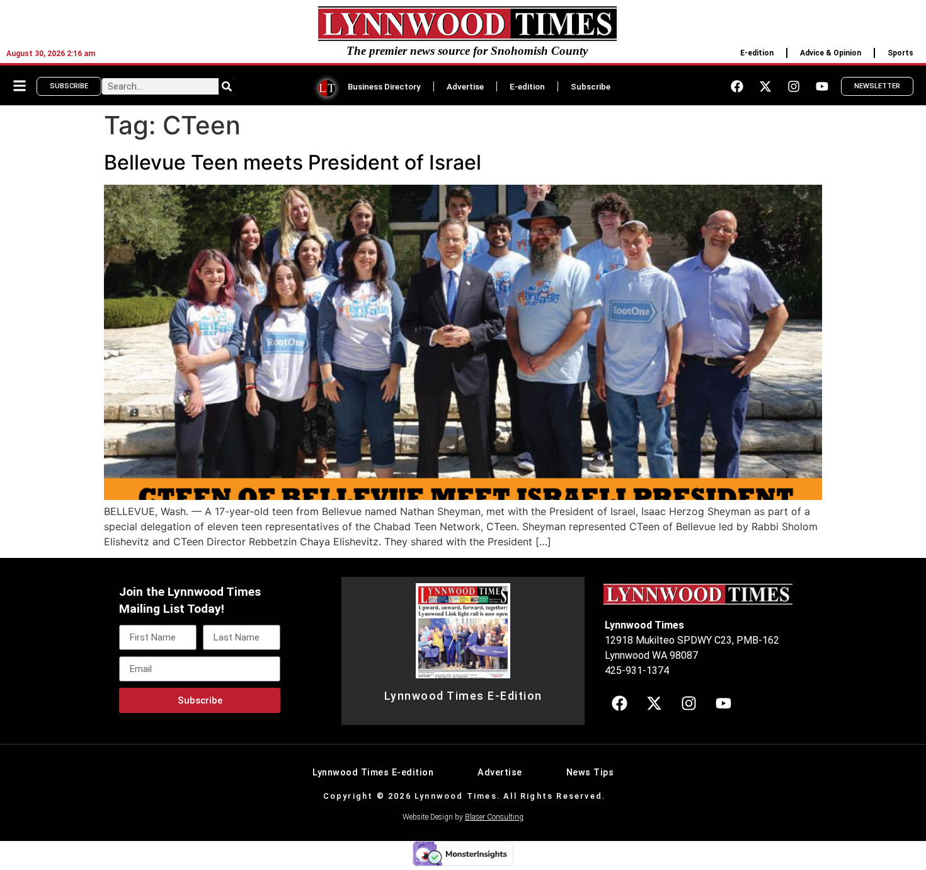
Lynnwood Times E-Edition (463, 696)
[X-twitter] (765, 86)
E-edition (757, 53)
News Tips (590, 772)
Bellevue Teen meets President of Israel (292, 162)
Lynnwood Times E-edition (372, 772)
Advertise (465, 86)
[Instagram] (793, 86)
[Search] (227, 86)
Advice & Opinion (830, 53)
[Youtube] (822, 86)
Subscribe (590, 86)
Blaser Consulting (494, 817)
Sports (900, 53)
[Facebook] (737, 86)
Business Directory (384, 86)
